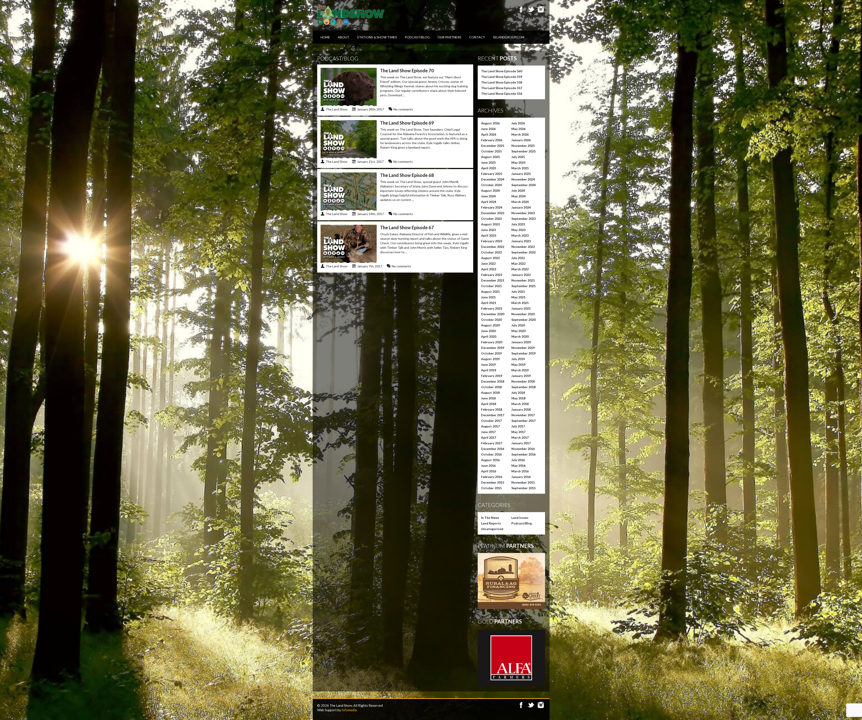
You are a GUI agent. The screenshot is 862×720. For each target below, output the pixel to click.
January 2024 (521, 207)
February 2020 (491, 342)
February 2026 (491, 140)
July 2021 (518, 291)
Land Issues (519, 518)
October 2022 (491, 252)
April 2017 (488, 437)
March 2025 (520, 168)
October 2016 (491, 454)
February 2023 (491, 241)
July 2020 (518, 325)
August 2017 (490, 426)
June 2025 (488, 162)
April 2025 (488, 168)
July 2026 (518, 123)
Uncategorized (492, 529)
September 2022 (523, 252)
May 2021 (518, 297)
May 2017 (518, 432)
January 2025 (521, 174)
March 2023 (520, 235)
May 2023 (518, 230)
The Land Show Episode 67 (407, 227)
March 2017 (520, 437)
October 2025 (491, 151)
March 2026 (520, 134)
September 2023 (523, 218)
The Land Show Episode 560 (501, 71)
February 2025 (491, 174)
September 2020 (523, 319)
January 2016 (521, 477)
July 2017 (518, 426)
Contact (477, 37)
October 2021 (491, 286)
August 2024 (490, 190)
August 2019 (490, 359)
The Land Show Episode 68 (407, 175)
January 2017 (521, 443)
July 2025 (518, 157)
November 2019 (523, 348)
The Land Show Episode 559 (501, 77)
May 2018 (518, 398)
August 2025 (490, 157)
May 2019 (518, 364)
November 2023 (523, 213)
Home (325, 37)
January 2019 (521, 376)
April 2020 (488, 336)
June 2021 (488, 297)
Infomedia (349, 710)
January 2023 (521, 241)
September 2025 (523, 151)
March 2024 (520, 202)
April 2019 (488, 370)
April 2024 (488, 202)
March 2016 (520, 471)
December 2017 (492, 415)
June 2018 (488, 398)
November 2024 (523, 179)
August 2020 (490, 325)
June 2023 (488, 230)
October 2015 (491, 488)
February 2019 (491, 376)
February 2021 (491, 308)
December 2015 (492, 482)
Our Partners (449, 37)
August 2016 (490, 460)
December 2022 (492, 247)
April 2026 (488, 134)
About (343, 37)
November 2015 (523, 482)
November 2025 (523, 146)
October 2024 (491, 185)
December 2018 (492, 381)
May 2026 (518, 129)
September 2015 (523, 488)
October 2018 (491, 387)
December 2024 (492, 179)
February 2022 (491, 275)
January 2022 (521, 275)
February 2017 (491, 443)
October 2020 (491, 319)
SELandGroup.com (508, 37)
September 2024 (523, 185)
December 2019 (492, 348)
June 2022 (488, 263)
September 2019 (523, 353)
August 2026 (490, 123)
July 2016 (518, 460)
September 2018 (523, 387)
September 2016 (523, 454)
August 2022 (490, 258)
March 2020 (520, 336)
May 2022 (518, 263)
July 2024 (518, 190)
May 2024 (518, 196)
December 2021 (492, 280)
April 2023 (488, 235)
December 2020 (492, 314)
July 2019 (518, 359)
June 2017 (488, 432)
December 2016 (492, 449)
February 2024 (491, 207)
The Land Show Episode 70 (407, 70)
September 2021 (523, 286)
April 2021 (488, 303)
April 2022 (488, 269)
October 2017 (491, 421)
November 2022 (523, 247)
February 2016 (491, 477)
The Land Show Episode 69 (407, 123)
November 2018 (523, 381)
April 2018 (488, 404)
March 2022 (520, 269)
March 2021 (520, 303)
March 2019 (520, 370)
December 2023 (492, 213)
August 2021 (490, 291)
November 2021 (523, 280)
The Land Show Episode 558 (501, 82)
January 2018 (521, 409)
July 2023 (518, 224)
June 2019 (488, 364)
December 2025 (492, 146)
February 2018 (491, 409)
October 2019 (491, 353)
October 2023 (491, 218)
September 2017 (523, 421)
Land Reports (491, 523)
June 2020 (488, 331)
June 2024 (488, 196)
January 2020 (521, 342)
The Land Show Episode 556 (501, 93)
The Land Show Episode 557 (501, 88)
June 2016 (488, 465)
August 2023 (490, 224)
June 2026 (488, 129)
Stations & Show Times (377, 37)
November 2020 (523, 314)
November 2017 (523, 415)
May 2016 (518, 465)
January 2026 (521, 140)
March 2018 (520, 404)
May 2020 (518, 331)
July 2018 (518, 392)
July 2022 (518, 258)
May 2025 (518, 162)
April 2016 (488, 471)
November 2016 (523, 449)
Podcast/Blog (417, 37)
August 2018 (490, 392)
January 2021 (521, 308)
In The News (490, 518)
